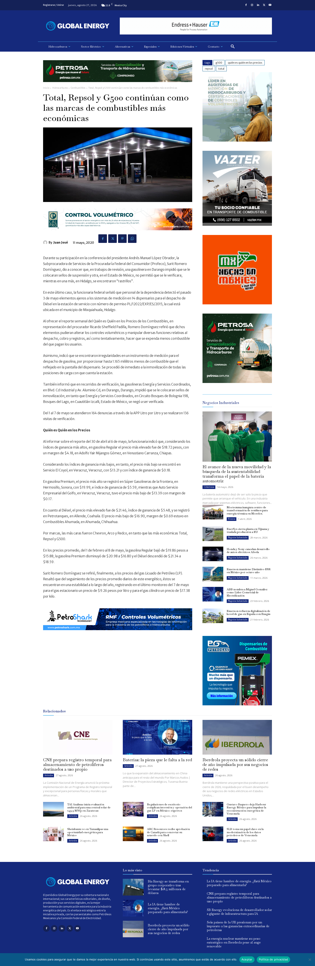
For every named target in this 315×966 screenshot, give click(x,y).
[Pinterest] (122, 238)
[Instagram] (252, 5)
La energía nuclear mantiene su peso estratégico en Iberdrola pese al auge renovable (234, 942)
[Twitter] (264, 5)
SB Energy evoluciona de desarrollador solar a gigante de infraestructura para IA (239, 912)
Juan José (60, 242)
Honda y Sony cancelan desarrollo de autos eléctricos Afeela (248, 550)
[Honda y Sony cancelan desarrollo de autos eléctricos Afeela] (212, 554)
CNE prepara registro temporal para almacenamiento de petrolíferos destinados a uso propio (77, 764)
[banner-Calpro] (237, 140)
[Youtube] (270, 5)
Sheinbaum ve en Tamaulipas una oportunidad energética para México (87, 832)
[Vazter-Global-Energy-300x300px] (237, 225)
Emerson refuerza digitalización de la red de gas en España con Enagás (248, 612)
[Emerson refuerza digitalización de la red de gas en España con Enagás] (212, 616)
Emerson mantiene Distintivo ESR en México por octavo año (248, 570)
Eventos (231, 518)
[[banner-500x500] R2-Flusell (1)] (237, 303)
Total (221, 68)
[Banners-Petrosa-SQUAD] (237, 382)
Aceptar (247, 959)
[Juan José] (46, 242)
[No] (310, 959)
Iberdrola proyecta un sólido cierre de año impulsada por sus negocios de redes (235, 764)
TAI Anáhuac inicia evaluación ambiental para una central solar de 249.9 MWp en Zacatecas (89, 807)
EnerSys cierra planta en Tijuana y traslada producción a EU (248, 530)
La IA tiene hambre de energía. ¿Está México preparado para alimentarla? (168, 908)
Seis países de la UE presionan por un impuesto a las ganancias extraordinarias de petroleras (238, 926)
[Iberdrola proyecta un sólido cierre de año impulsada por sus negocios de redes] (237, 737)
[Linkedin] (258, 5)
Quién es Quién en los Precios (245, 62)
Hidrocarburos (60, 88)
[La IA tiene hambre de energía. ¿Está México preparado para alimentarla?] (133, 908)
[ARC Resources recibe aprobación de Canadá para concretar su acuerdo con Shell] (133, 834)
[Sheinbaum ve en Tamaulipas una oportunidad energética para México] (53, 834)
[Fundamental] (196, 26)
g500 (219, 62)
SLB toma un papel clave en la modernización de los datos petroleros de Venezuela (245, 832)
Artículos (48, 775)
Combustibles (78, 88)
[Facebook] (246, 5)
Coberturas (209, 487)
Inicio (46, 88)
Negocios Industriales (237, 537)
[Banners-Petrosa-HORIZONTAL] (117, 85)
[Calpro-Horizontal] (117, 234)
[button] (232, 46)
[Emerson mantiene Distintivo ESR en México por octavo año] (212, 574)
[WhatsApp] (132, 238)
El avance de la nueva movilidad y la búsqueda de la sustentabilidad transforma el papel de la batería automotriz (236, 474)
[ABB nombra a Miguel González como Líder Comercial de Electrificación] (212, 594)
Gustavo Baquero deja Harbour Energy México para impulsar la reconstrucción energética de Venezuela (246, 809)
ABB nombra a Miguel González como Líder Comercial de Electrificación (247, 592)
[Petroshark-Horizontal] (117, 633)
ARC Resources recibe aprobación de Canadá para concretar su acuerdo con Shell (168, 832)
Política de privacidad (273, 959)
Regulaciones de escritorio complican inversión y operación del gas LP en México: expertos (169, 807)
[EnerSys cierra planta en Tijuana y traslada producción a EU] (212, 533)
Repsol (209, 68)
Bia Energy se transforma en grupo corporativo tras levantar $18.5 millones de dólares (168, 887)
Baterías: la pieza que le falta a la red (157, 760)
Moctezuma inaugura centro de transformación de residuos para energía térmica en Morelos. (247, 510)
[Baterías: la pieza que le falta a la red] (157, 737)
